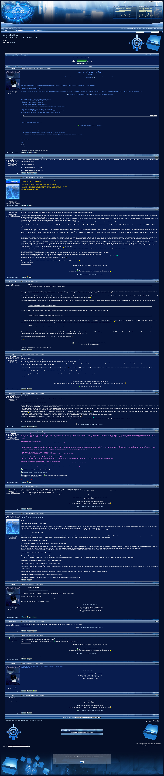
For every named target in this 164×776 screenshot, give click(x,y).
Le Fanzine (37, 37)
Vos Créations (30, 37)
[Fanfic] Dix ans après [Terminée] (145, 14)
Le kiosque (23, 146)
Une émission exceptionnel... (125, 9)
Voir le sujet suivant (154, 54)
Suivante (13, 42)
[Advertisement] (82, 768)
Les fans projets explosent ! (124, 16)
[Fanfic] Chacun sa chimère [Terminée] (146, 15)
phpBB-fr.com (101, 756)
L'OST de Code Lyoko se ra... (125, 10)
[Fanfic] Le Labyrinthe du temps (145, 10)
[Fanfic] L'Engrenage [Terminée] (145, 11)
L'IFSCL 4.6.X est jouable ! (122, 12)
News (122, 28)
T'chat (154, 28)
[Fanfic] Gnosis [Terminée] (144, 13)
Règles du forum (9, 28)
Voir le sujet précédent (144, 54)
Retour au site (160, 28)
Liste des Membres (137, 28)
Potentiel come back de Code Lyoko (146, 12)
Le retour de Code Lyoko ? (124, 14)
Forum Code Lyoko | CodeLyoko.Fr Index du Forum (14, 37)
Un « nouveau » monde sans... (125, 13)
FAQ (125, 28)
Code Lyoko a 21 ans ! (120, 11)
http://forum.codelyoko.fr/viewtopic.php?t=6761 (32, 517)
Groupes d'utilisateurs (147, 28)
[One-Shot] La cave (143, 9)
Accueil (2, 28)
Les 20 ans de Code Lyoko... (125, 15)
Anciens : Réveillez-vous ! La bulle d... (146, 16)
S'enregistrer (17, 31)
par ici (93, 77)
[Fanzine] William (10, 35)
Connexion (12, 31)
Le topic (23, 144)
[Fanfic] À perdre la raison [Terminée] (146, 8)
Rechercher (129, 28)
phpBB (66, 756)
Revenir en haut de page (12, 152)
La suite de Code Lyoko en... (125, 8)
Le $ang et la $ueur (87, 604)
